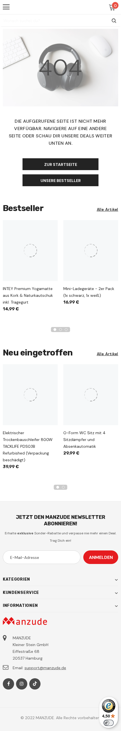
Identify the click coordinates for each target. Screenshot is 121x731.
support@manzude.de (45, 667)
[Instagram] (21, 684)
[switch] (109, 723)
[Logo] (61, 6)
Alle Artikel (107, 209)
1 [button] (54, 329)
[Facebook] (8, 684)
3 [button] (66, 329)
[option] (30, 268)
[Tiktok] (35, 684)
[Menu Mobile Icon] (6, 7)
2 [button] (60, 329)
